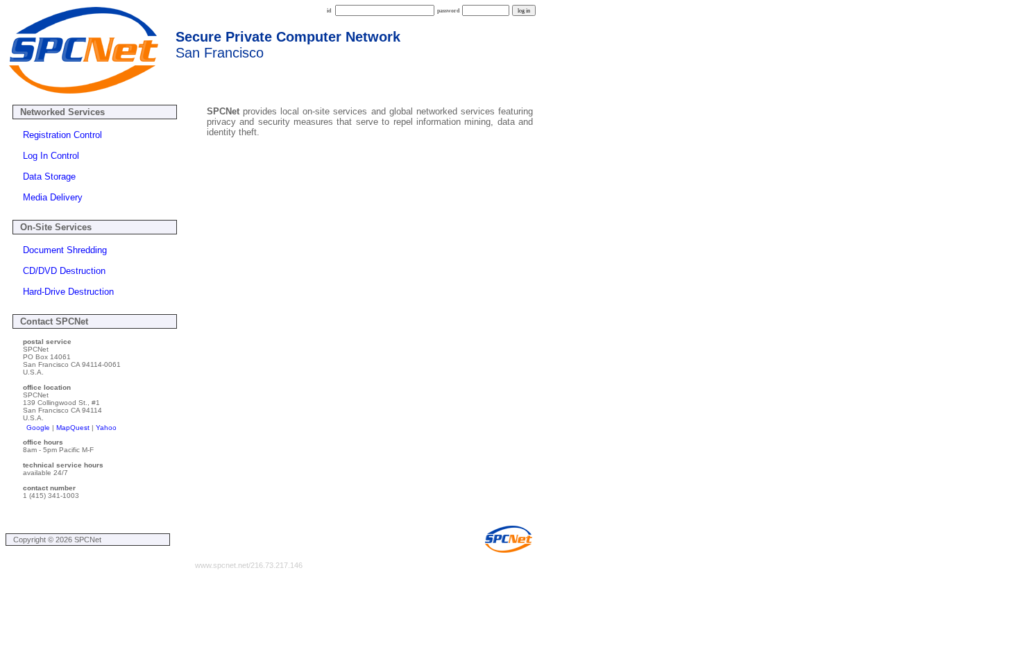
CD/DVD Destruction (64, 271)
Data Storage (49, 176)
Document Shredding (65, 250)
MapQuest (73, 427)
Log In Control (51, 155)
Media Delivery (53, 197)
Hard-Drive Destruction (68, 291)
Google (38, 427)
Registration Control (62, 135)
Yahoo (106, 427)
